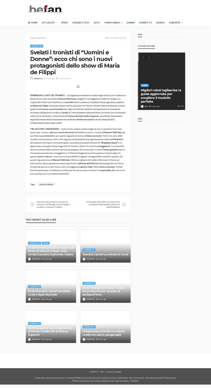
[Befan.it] (45, 9)
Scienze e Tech (80, 22)
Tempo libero (112, 22)
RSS (102, 372)
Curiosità (174, 22)
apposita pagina (122, 381)
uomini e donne (64, 78)
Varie (45, 243)
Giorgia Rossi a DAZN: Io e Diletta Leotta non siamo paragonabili (104, 333)
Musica (160, 22)
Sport (64, 22)
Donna (131, 22)
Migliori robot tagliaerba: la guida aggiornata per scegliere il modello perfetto (160, 95)
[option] (161, 81)
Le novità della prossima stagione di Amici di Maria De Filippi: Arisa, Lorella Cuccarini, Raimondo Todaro (51, 251)
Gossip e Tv (145, 22)
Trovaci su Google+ (113, 372)
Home (34, 22)
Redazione (38, 78)
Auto (97, 22)
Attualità (48, 22)
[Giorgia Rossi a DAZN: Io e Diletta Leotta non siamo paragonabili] (105, 325)
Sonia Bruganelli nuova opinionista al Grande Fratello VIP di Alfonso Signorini (50, 331)
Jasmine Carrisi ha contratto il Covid (105, 254)
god (145, 106)
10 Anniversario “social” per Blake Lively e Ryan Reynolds (49, 293)
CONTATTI (94, 372)
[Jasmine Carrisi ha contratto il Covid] (105, 245)
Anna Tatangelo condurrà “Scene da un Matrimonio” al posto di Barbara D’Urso (104, 291)
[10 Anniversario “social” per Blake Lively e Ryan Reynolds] (51, 285)
